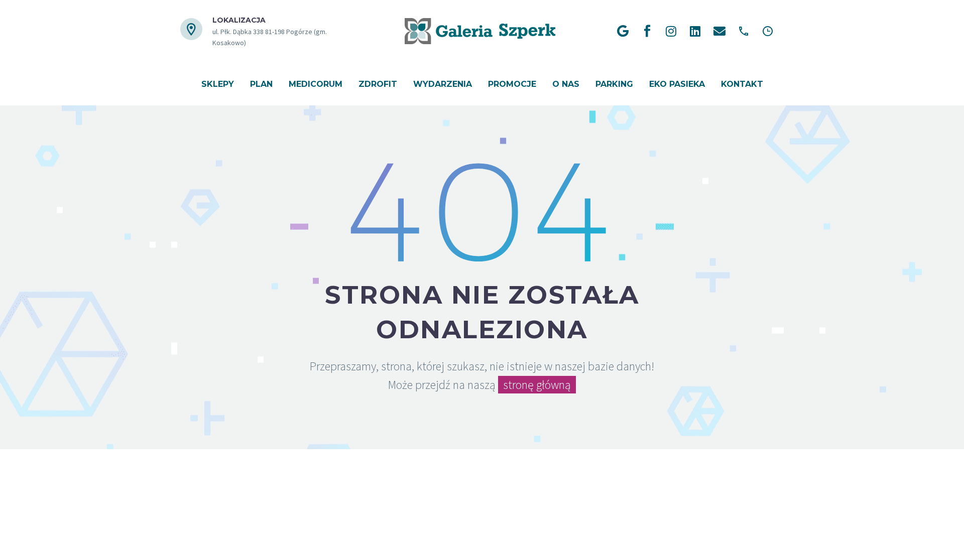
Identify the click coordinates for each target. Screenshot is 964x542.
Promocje (512, 84)
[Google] (623, 31)
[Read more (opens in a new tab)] (269, 31)
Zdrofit (377, 84)
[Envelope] (719, 31)
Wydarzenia (442, 84)
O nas (565, 84)
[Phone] (744, 31)
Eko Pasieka (677, 84)
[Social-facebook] (647, 31)
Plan (261, 84)
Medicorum (315, 84)
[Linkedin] (695, 31)
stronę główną (537, 384)
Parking (614, 84)
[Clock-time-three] (768, 31)
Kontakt (742, 84)
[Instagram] (671, 31)
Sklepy (217, 84)
